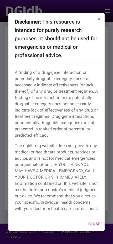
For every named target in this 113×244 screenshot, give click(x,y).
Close (94, 224)
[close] (98, 19)
